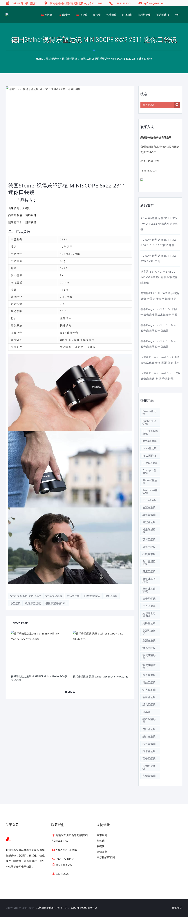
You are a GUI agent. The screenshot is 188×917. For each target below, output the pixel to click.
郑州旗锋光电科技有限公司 (51, 907)
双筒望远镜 (149, 539)
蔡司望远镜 (149, 697)
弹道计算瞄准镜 (149, 590)
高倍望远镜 (149, 758)
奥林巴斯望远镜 (149, 563)
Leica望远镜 (149, 448)
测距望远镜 (149, 623)
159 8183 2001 (65, 864)
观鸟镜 (146, 712)
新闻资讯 (177, 907)
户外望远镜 (149, 606)
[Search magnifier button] (177, 105)
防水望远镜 (149, 751)
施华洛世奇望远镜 (149, 615)
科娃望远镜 (149, 682)
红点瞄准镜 (149, 689)
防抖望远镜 (149, 744)
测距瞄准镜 (149, 640)
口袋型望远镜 (92, 596)
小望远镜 (15, 603)
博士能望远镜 (149, 531)
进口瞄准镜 (149, 736)
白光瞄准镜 (149, 675)
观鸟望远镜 (149, 704)
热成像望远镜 (149, 656)
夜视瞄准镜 (149, 554)
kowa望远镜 (149, 441)
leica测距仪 (149, 455)
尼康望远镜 (149, 571)
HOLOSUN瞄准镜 (150, 432)
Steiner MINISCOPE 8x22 (25, 596)
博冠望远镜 (149, 522)
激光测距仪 (149, 648)
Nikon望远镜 (150, 463)
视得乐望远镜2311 (56, 603)
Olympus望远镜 (149, 472)
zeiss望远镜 (149, 500)
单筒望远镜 (73, 596)
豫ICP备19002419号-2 (84, 907)
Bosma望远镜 (149, 412)
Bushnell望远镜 (149, 422)
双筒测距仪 (149, 546)
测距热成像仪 (149, 632)
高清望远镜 (149, 775)
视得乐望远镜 (33, 603)
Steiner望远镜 (53, 596)
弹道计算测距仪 (149, 580)
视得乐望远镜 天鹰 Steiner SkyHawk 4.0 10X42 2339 (38, 676)
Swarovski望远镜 (149, 491)
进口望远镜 (149, 729)
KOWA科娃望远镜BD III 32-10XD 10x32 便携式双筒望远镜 (159, 223)
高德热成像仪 (149, 767)
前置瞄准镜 (149, 507)
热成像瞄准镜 (149, 666)
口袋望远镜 (111, 596)
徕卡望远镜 (149, 598)
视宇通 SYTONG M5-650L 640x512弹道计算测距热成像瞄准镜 (159, 277)
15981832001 (148, 170)
